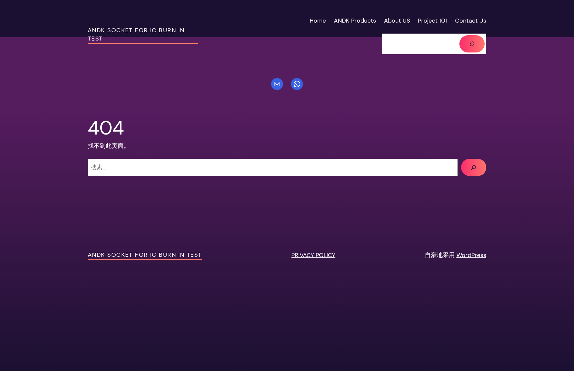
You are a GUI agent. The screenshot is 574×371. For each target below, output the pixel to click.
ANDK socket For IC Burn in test (145, 255)
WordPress (471, 255)
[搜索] (472, 43)
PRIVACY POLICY (313, 255)
